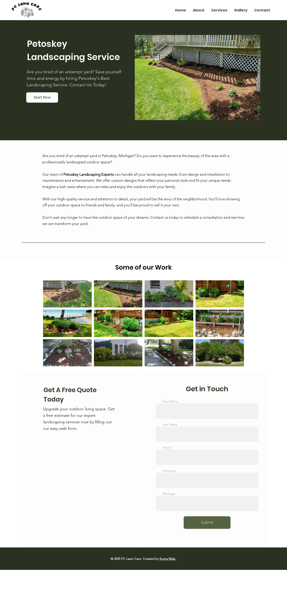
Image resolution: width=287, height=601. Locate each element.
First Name (170, 401)
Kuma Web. (168, 559)
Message (169, 493)
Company (169, 470)
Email (166, 447)
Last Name (170, 424)
